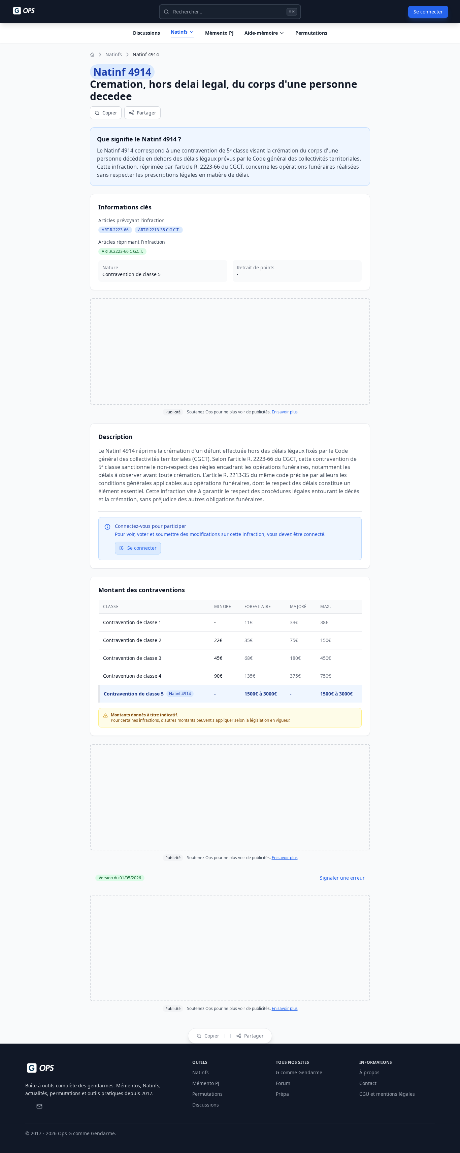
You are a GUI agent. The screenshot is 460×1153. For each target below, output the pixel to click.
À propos (369, 1072)
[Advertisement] (230, 351)
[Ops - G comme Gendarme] (28, 11)
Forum (283, 1083)
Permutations (311, 33)
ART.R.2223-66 (115, 230)
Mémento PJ (219, 33)
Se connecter (428, 11)
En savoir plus (285, 412)
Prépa (282, 1094)
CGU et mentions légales (387, 1094)
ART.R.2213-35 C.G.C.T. (158, 230)
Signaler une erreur (342, 878)
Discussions (205, 1104)
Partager (146, 112)
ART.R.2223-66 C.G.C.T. (122, 251)
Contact (367, 1083)
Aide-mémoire (261, 33)
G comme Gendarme (299, 1072)
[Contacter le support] (39, 1106)
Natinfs (179, 32)
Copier (109, 112)
